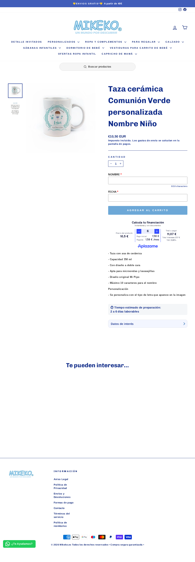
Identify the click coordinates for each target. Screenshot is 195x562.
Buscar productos (99, 66)
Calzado (173, 42)
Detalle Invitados (26, 42)
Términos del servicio (62, 515)
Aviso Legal (61, 479)
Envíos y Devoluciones (62, 495)
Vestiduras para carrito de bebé (139, 48)
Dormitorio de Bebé (83, 48)
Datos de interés (122, 323)
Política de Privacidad (60, 486)
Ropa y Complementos (104, 42)
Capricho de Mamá (118, 53)
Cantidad (117, 157)
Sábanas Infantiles (40, 48)
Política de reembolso (60, 524)
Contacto (59, 508)
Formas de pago (64, 502)
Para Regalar (144, 42)
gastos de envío (148, 140)
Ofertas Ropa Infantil (77, 53)
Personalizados (62, 42)
